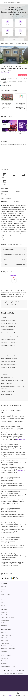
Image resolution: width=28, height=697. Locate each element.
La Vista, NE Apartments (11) (8, 323)
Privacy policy (4, 658)
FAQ (2, 602)
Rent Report (4, 625)
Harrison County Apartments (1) (9, 367)
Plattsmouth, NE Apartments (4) (9, 342)
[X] (14, 670)
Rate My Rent (4, 615)
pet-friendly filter (19, 470)
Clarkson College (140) (7, 377)
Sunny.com (4, 597)
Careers (3, 589)
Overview (4, 78)
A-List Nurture (4, 640)
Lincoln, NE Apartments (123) (8, 345)
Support (3, 599)
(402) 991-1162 (5, 72)
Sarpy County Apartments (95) (8, 355)
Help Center (4, 651)
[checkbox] (7, 23)
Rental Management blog (7, 646)
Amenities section (20, 439)
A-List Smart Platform (6, 635)
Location (10, 78)
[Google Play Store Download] (15, 578)
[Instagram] (20, 670)
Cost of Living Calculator (7, 617)
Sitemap (3, 605)
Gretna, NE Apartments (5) (7, 329)
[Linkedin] (8, 670)
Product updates (5, 594)
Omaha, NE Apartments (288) (8, 320)
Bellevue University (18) (7, 383)
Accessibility (4, 663)
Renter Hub (4, 612)
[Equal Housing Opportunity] (5, 670)
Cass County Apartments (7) (8, 361)
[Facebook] (11, 670)
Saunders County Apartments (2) (9, 364)
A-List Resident (5, 643)
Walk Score (13, 275)
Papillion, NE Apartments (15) (8, 326)
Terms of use (4, 661)
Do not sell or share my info (8, 666)
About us (3, 586)
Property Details (24, 78)
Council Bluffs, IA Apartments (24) (9, 336)
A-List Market (4, 638)
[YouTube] (17, 670)
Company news (5, 591)
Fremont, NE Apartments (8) (8, 339)
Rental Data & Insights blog (8, 648)
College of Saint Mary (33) (7, 391)
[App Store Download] (5, 578)
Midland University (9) (6, 394)
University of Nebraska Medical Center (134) (12, 380)
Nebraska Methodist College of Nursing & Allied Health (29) (12, 387)
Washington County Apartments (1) (10, 358)
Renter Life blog (5, 623)
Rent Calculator (5, 620)
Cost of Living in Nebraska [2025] (9, 131)
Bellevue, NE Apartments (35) (8, 333)
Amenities (15, 78)
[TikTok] (23, 670)
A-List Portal (4, 632)
